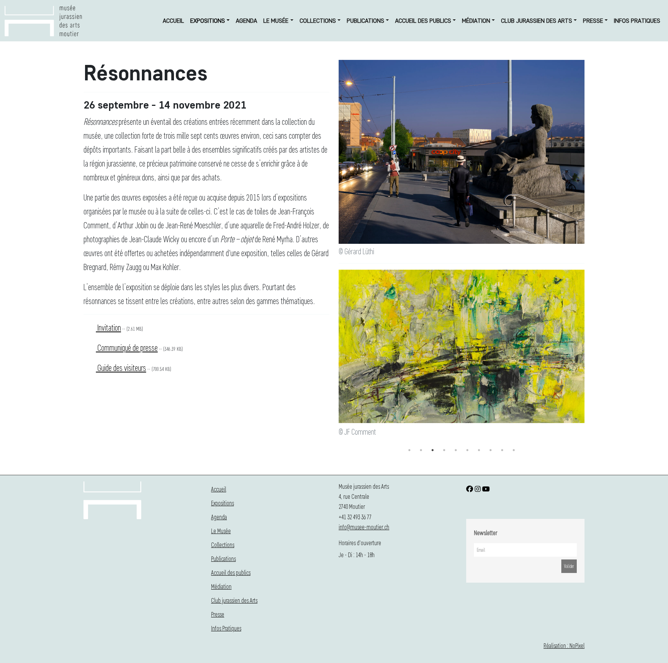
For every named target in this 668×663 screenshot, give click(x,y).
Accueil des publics (423, 20)
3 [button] (432, 450)
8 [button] (490, 450)
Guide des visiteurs (121, 367)
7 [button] (479, 450)
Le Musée (275, 20)
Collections (318, 20)
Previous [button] (333, 357)
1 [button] (409, 450)
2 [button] (421, 450)
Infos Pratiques (637, 20)
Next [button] (590, 357)
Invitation (108, 327)
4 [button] (444, 450)
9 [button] (502, 450)
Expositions (207, 20)
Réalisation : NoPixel (564, 645)
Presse (593, 20)
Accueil (173, 20)
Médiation (476, 20)
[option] (461, 354)
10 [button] (514, 450)
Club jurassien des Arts (536, 20)
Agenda (246, 20)
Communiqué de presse (127, 347)
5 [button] (456, 450)
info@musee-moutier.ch (364, 527)
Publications (365, 20)
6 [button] (467, 450)
